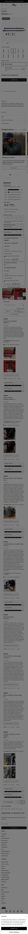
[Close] (25, 916)
